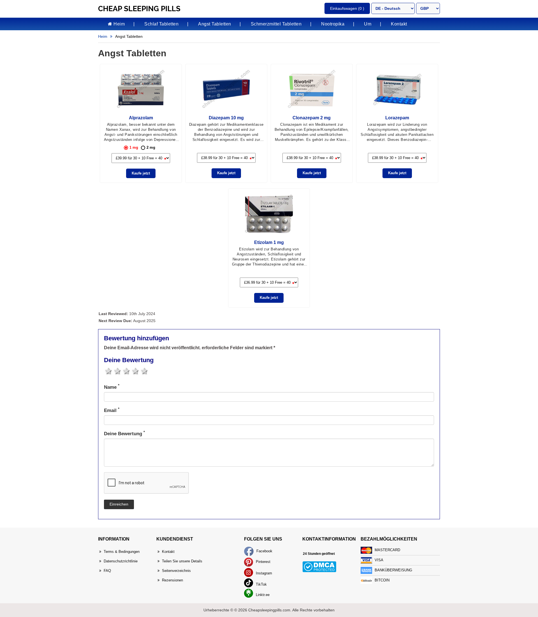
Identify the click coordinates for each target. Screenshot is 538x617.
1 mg (133, 147)
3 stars (125, 370)
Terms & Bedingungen (122, 552)
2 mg (151, 147)
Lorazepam (397, 117)
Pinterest (262, 562)
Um (367, 24)
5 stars (143, 370)
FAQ (107, 571)
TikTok (261, 584)
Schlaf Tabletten (161, 24)
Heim (118, 24)
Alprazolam (141, 117)
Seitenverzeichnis (176, 571)
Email (111, 410)
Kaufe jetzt (141, 173)
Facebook (263, 551)
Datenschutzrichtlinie (121, 561)
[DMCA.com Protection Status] (319, 566)
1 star (108, 370)
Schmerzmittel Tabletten (276, 24)
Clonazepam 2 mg (312, 117)
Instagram (263, 573)
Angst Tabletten (214, 24)
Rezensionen (172, 580)
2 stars (116, 370)
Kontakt (399, 24)
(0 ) (347, 8)
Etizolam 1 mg (269, 242)
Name (111, 387)
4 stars (134, 370)
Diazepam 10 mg (226, 117)
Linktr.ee (262, 595)
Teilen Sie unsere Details (182, 561)
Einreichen (119, 504)
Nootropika (332, 24)
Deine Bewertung (124, 433)
